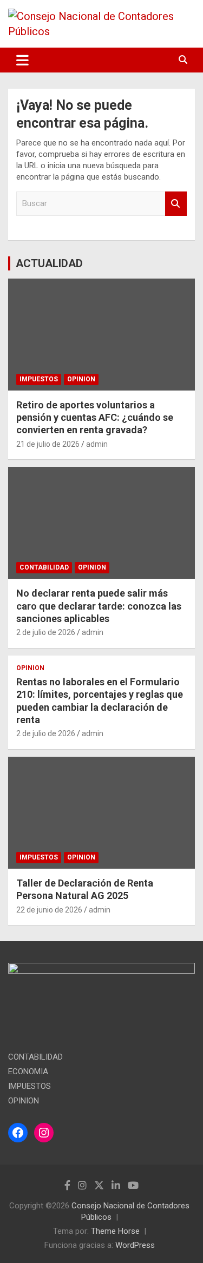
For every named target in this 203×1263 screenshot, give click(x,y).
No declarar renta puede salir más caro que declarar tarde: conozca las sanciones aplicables (98, 605)
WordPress (135, 1245)
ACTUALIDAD (49, 263)
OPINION (81, 379)
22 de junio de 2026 (49, 909)
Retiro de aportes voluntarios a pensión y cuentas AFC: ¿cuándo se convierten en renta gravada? (94, 417)
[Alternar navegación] (22, 60)
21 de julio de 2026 (48, 444)
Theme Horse (115, 1231)
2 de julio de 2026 (45, 632)
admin (97, 444)
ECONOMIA (28, 1071)
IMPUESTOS (38, 379)
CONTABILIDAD (44, 567)
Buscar (176, 203)
